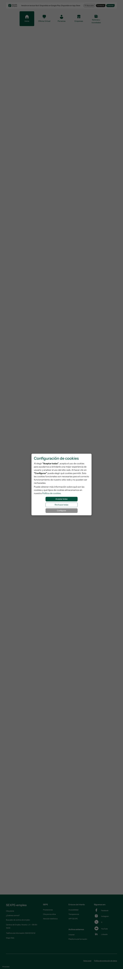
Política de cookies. (51, 493)
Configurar (61, 511)
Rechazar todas (61, 505)
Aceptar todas (61, 499)
